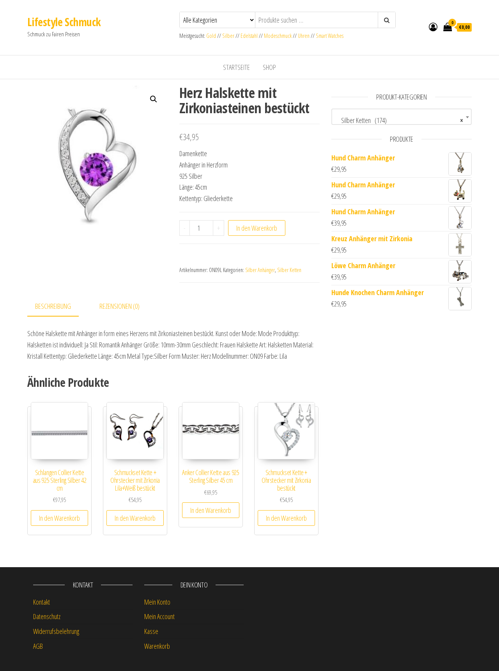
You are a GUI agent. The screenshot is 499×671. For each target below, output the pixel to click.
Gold (211, 35)
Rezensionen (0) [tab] (119, 306)
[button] (154, 99)
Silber (228, 35)
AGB (38, 646)
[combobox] (401, 117)
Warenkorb (157, 646)
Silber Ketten (289, 270)
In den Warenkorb (256, 228)
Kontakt (41, 602)
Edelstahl (249, 35)
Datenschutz (46, 616)
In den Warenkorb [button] (59, 518)
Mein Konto (157, 602)
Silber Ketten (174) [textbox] (399, 120)
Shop (269, 67)
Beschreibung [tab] (53, 306)
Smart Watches (329, 35)
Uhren (304, 35)
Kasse (151, 631)
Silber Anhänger (260, 270)
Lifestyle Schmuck (64, 21)
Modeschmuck (278, 35)
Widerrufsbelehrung (56, 631)
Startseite (236, 67)
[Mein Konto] (433, 26)
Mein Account (159, 616)
